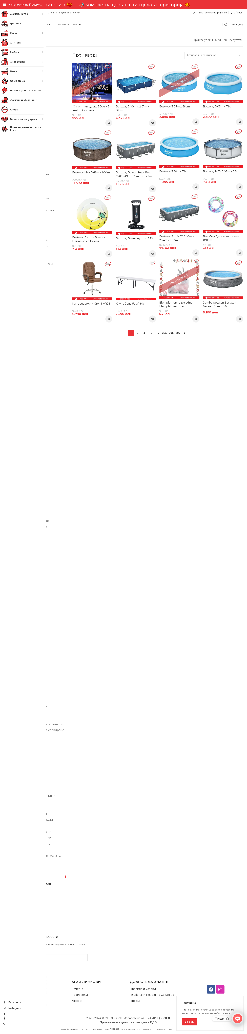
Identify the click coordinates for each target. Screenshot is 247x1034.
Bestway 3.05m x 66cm (174, 106)
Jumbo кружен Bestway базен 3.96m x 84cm (219, 304)
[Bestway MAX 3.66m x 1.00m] (92, 149)
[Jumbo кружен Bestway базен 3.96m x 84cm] (223, 279)
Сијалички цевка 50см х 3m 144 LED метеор (92, 108)
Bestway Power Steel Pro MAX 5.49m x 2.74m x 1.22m (134, 174)
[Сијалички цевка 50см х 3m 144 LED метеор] (92, 83)
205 (164, 332)
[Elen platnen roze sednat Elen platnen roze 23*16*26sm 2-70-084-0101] (179, 279)
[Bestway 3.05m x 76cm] (223, 83)
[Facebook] (211, 989)
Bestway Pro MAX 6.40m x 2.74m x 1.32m (176, 238)
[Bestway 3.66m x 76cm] (179, 148)
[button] (152, 122)
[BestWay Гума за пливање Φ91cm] (223, 213)
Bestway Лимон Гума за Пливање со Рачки (88, 239)
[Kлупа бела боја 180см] (136, 280)
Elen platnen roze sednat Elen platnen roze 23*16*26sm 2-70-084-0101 (177, 306)
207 (178, 332)
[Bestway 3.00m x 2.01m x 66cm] (136, 83)
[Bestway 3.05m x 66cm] (179, 83)
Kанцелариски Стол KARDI (91, 303)
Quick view (106, 69)
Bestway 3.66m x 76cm (174, 171)
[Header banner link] (128, 4)
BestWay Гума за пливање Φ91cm (221, 238)
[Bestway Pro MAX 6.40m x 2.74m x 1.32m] (179, 213)
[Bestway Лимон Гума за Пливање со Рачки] (92, 214)
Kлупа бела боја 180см (131, 303)
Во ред (189, 1021)
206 (171, 332)
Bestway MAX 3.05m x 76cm (221, 171)
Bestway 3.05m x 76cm (218, 106)
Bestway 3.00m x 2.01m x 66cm (132, 108)
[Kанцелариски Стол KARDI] (92, 280)
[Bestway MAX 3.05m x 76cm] (223, 148)
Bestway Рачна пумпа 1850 (134, 238)
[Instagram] (220, 989)
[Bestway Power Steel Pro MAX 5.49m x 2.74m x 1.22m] (136, 149)
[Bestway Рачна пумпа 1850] (136, 215)
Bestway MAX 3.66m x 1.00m (91, 172)
